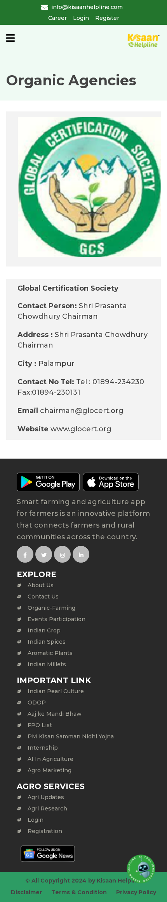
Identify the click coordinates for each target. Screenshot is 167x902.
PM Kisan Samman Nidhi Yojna (71, 736)
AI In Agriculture (50, 759)
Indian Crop (44, 630)
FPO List (40, 725)
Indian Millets (47, 664)
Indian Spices (47, 641)
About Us (41, 585)
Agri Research (47, 808)
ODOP (37, 702)
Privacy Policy (136, 892)
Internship (43, 747)
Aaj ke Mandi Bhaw (55, 713)
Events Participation (56, 619)
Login (81, 17)
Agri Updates (46, 797)
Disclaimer (26, 892)
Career (57, 17)
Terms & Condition (79, 892)
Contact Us (43, 596)
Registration (45, 831)
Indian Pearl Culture (56, 691)
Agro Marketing (49, 770)
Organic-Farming (51, 607)
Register (107, 17)
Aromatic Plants (50, 653)
